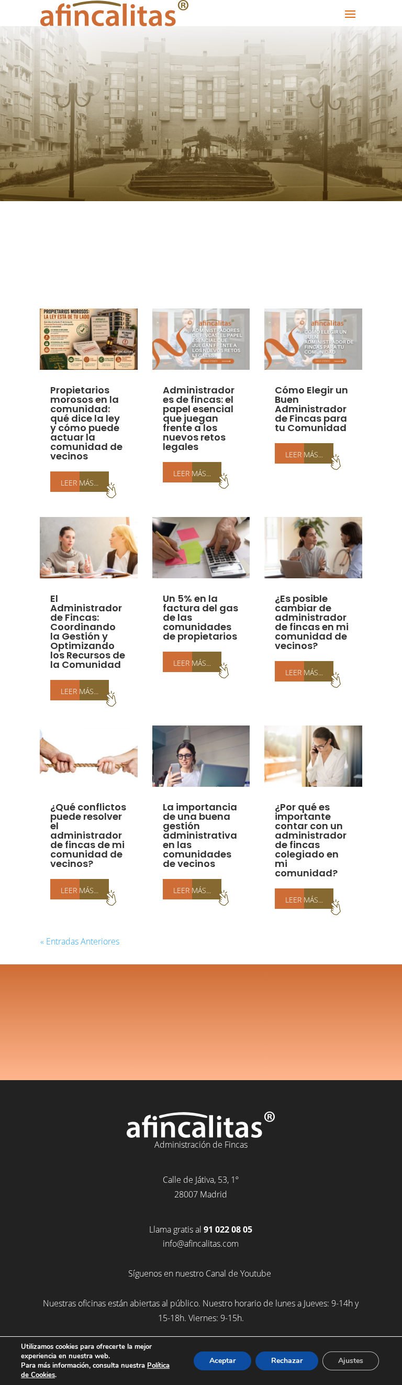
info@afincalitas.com (201, 1243)
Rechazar (287, 1361)
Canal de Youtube (239, 1273)
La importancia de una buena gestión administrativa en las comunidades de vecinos (200, 835)
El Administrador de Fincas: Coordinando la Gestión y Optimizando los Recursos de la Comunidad (87, 631)
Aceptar (222, 1361)
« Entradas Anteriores (79, 941)
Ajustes (350, 1361)
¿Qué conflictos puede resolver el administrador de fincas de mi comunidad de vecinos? (88, 835)
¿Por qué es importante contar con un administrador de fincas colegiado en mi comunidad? (311, 840)
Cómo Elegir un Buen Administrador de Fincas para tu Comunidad (311, 408)
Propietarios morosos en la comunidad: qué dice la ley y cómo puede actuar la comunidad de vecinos (86, 423)
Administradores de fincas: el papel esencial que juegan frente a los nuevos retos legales (198, 418)
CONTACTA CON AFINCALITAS (201, 1041)
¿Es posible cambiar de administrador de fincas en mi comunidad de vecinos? (312, 622)
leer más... (79, 482)
